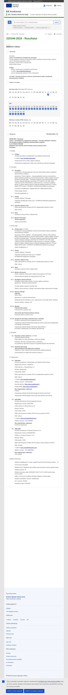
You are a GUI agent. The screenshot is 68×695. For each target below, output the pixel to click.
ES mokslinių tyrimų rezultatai (14, 659)
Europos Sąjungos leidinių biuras (15, 597)
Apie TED (8, 642)
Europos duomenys (11, 656)
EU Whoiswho (9, 662)
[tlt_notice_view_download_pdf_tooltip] (10, 109)
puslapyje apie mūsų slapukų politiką (49, 681)
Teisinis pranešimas (11, 627)
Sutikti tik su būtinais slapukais (34, 691)
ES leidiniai (9, 665)
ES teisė (8, 653)
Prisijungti (49, 5)
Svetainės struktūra (11, 645)
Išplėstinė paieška (18, 27)
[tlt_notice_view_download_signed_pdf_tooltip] (48, 94)
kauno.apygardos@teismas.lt (28, 418)
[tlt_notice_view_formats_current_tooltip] (57, 134)
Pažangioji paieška (29, 27)
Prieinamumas (10, 634)
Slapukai (8, 630)
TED (7, 34)
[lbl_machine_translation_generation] (30, 120)
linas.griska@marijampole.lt (24, 71)
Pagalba (8, 608)
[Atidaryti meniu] (8, 45)
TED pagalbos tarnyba (12, 611)
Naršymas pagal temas (42, 27)
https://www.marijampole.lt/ (32, 384)
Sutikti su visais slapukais (14, 691)
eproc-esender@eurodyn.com (28, 447)
